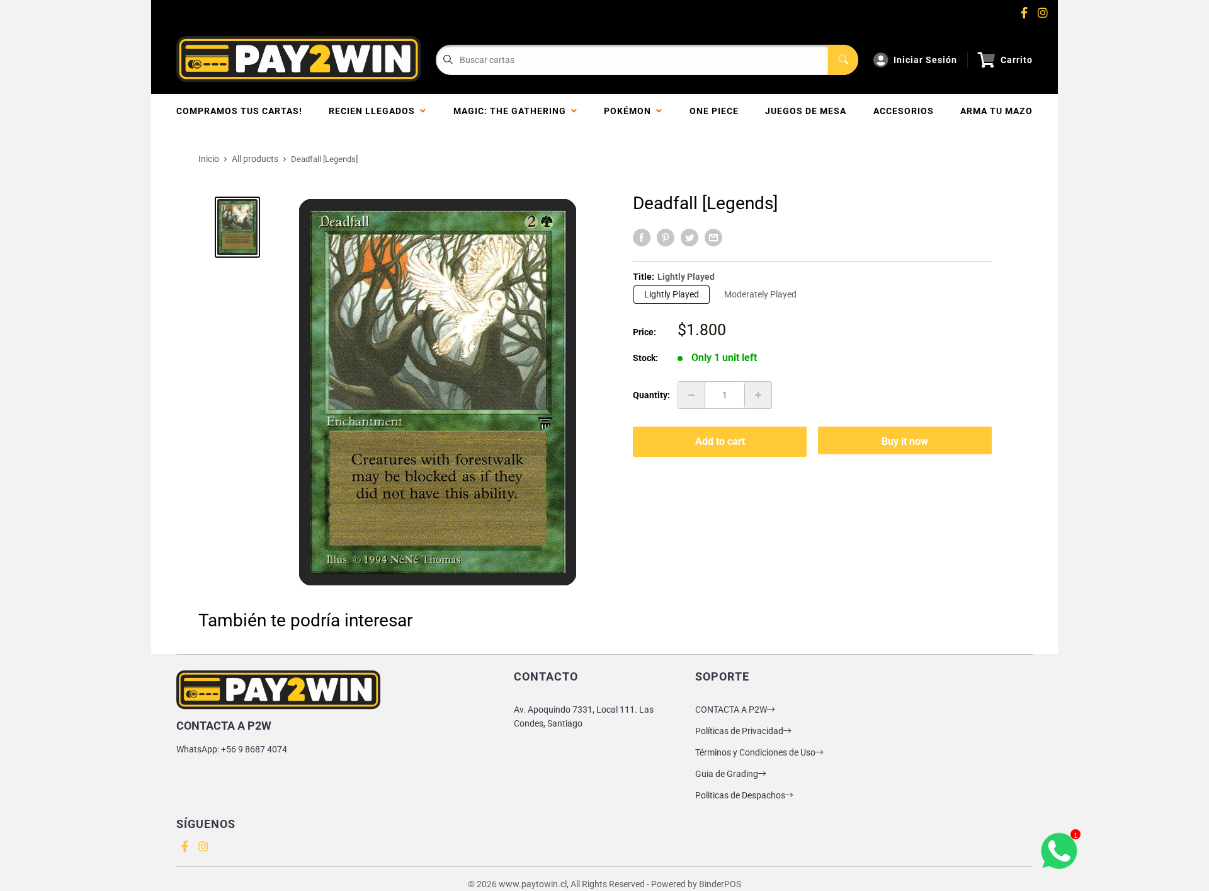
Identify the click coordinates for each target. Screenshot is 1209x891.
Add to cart (720, 441)
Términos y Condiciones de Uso (755, 752)
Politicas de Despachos (740, 795)
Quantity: (651, 395)
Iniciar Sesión (925, 60)
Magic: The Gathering (512, 111)
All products (255, 159)
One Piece (714, 111)
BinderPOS (720, 884)
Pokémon (630, 111)
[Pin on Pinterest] (665, 237)
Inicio (208, 159)
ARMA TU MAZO (996, 111)
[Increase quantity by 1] (758, 395)
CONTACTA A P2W (731, 709)
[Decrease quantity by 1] (691, 395)
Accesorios (903, 111)
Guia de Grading (726, 774)
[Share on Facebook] (641, 237)
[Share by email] (713, 237)
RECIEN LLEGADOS (374, 111)
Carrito (1017, 60)
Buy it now (905, 441)
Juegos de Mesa (805, 111)
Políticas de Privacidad (739, 731)
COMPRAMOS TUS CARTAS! (239, 111)
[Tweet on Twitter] (689, 237)
